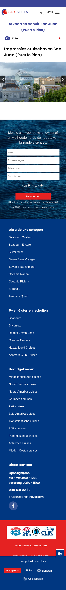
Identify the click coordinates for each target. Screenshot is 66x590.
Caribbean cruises (20, 398)
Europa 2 (14, 288)
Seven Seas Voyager (22, 259)
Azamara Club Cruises (23, 354)
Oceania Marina (19, 274)
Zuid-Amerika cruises (22, 413)
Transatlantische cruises (24, 421)
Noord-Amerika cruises (23, 391)
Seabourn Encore (20, 244)
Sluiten (29, 570)
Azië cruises (16, 406)
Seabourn (15, 318)
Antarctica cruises (20, 443)
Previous (2, 79)
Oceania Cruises (19, 340)
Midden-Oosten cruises (23, 450)
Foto (15, 38)
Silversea (15, 325)
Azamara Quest (18, 296)
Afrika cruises (17, 428)
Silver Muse (16, 252)
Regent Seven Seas (21, 332)
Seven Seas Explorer (22, 266)
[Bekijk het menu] (55, 12)
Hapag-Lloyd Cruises (22, 347)
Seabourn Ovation (20, 237)
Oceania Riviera (19, 281)
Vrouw (35, 185)
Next (63, 79)
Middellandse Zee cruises (25, 376)
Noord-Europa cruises (22, 384)
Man (24, 185)
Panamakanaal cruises (23, 435)
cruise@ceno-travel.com (26, 497)
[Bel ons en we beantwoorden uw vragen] (42, 12)
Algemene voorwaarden (31, 545)
